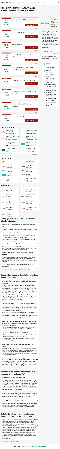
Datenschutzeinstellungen (38, 446)
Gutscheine (12, 2)
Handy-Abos (37, 2)
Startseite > (3, 441)
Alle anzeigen (35, 154)
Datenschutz (25, 446)
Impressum (17, 446)
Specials (45, 2)
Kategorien (28, 2)
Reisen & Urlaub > (10, 441)
